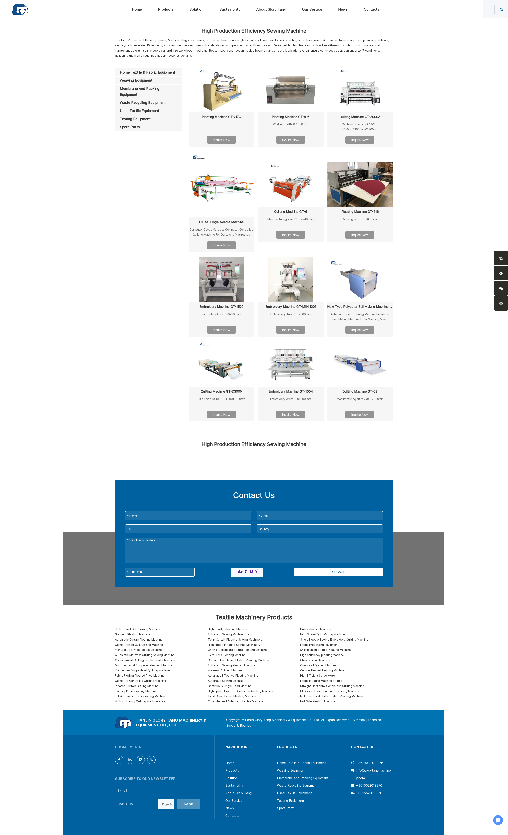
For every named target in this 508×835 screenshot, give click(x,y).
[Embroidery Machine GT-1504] (290, 364)
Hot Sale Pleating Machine (317, 701)
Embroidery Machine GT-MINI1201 (290, 307)
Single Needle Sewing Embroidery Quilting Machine (334, 639)
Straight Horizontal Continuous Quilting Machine (332, 686)
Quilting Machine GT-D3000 (221, 391)
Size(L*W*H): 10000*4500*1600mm (221, 399)
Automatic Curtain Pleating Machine (139, 639)
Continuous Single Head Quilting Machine (142, 670)
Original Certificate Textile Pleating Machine (237, 649)
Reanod (245, 725)
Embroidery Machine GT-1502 (221, 307)
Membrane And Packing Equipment (302, 778)
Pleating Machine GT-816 (290, 117)
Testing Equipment (290, 800)
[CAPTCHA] (247, 572)
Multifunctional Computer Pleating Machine (143, 665)
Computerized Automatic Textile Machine (235, 701)
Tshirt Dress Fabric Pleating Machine (232, 696)
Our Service (312, 9)
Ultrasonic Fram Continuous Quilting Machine (329, 691)
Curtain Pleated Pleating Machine (322, 670)
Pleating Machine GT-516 (360, 212)
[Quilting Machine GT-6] (290, 184)
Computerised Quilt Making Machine (139, 644)
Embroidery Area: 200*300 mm (290, 314)
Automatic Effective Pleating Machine (233, 675)
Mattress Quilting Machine (225, 670)
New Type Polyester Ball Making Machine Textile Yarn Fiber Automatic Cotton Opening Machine (360, 307)
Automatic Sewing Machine (226, 680)
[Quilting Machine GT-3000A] (360, 89)
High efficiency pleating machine (322, 655)
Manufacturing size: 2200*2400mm (290, 219)
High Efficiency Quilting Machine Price (140, 701)
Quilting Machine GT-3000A (360, 117)
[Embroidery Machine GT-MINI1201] (290, 279)
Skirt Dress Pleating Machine (227, 655)
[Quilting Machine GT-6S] (360, 364)
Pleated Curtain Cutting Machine (137, 686)
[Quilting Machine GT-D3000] (221, 364)
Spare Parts (286, 808)
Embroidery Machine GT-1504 (290, 391)
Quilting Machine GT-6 (290, 212)
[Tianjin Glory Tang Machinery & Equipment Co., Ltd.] (20, 9)
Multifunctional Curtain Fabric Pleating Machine (331, 696)
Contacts (371, 9)
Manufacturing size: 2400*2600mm (360, 399)
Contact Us (363, 747)
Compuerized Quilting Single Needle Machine (145, 660)
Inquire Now (221, 140)
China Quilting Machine (315, 660)
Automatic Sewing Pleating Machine (231, 665)
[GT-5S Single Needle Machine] (221, 184)
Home (137, 9)
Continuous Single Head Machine (230, 686)
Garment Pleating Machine (132, 634)
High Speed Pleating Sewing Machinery (234, 644)
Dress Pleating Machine (315, 629)
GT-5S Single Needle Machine (221, 222)
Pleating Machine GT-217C (221, 117)
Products (166, 9)
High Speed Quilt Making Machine (322, 634)
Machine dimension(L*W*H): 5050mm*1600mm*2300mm (360, 126)
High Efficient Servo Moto (317, 675)
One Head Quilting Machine (318, 665)
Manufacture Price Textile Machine (138, 649)
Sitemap (359, 720)
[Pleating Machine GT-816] (290, 89)
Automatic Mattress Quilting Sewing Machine (145, 655)
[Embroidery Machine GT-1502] (221, 279)
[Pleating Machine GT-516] (360, 184)
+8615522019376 (369, 785)
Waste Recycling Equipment (297, 785)
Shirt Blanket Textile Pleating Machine (325, 649)
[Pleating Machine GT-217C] (221, 89)
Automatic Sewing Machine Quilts (230, 634)
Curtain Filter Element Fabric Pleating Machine (238, 660)
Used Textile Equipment (294, 793)
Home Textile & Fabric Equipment (301, 763)
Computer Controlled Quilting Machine (140, 680)
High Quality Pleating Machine (227, 629)
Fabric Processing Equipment (319, 644)
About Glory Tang (271, 9)
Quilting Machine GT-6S (360, 391)
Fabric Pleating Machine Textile (321, 680)
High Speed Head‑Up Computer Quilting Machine (240, 691)
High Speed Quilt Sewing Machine (137, 629)
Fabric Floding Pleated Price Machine (140, 675)
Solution (197, 9)
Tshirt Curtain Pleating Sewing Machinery (235, 639)
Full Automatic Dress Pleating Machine (140, 696)
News (343, 9)
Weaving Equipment (291, 770)
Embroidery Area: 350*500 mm (221, 314)
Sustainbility (229, 9)
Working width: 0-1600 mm (290, 124)
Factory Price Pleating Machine (136, 691)
